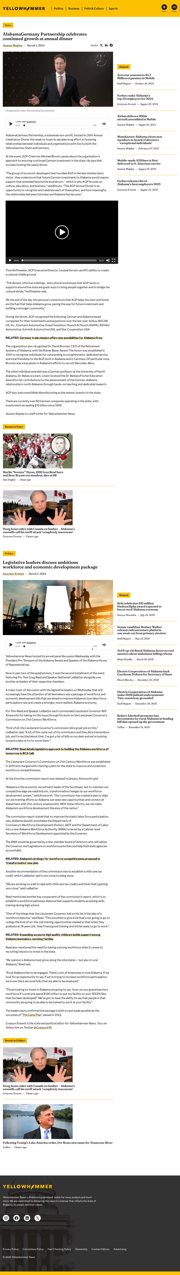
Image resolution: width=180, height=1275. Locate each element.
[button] (62, 232)
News (8, 25)
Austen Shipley (12, 45)
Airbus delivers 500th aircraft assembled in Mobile (136, 117)
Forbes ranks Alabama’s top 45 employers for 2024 (135, 97)
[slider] (59, 260)
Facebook (111, 45)
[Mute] (108, 260)
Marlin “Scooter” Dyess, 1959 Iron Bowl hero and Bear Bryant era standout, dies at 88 (33, 473)
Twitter (101, 45)
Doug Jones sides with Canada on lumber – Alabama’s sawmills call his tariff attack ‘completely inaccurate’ (39, 530)
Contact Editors (100, 1249)
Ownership (81, 1249)
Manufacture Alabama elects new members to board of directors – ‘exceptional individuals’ (139, 140)
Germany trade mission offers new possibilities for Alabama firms (61, 337)
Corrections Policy (33, 1249)
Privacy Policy (10, 1249)
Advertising (120, 1249)
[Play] (10, 260)
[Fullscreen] (113, 260)
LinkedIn (106, 45)
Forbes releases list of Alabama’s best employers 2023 (138, 182)
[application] (62, 232)
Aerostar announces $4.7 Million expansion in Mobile (136, 76)
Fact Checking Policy (59, 1249)
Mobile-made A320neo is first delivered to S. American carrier (139, 162)
